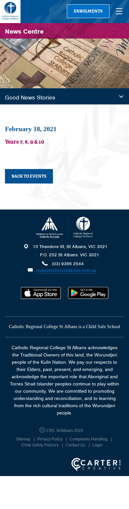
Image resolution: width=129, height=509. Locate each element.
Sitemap (23, 439)
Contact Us (75, 445)
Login (97, 445)
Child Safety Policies (40, 445)
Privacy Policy (50, 439)
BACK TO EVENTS (29, 176)
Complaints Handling (88, 439)
